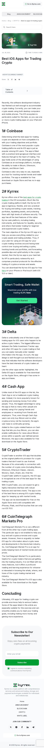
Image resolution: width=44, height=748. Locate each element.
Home (4, 21)
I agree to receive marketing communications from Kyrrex (20, 669)
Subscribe (22, 662)
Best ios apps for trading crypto (31, 21)
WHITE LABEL (22, 716)
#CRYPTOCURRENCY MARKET (13, 74)
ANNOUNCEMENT (22, 705)
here (4, 270)
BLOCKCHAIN (22, 708)
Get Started (22, 300)
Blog (10, 21)
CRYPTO (22, 712)
